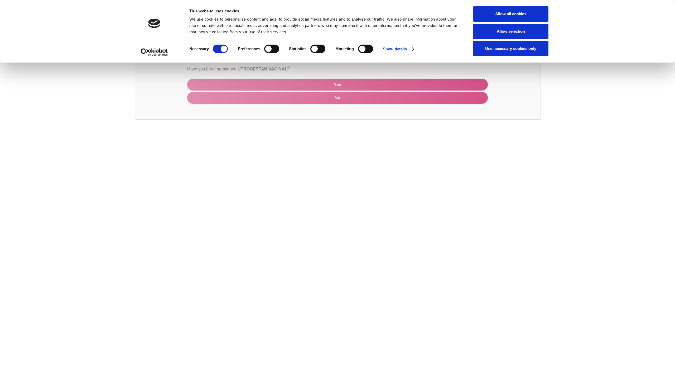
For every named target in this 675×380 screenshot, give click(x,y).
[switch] (271, 49)
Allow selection (511, 31)
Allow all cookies (510, 14)
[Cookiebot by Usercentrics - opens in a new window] (154, 52)
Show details (395, 49)
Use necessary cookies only (510, 48)
